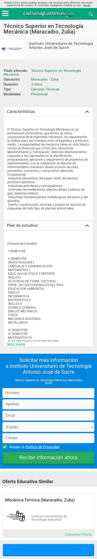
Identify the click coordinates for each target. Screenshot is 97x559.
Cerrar (86, 5)
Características (21, 111)
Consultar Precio (78, 534)
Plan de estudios (22, 225)
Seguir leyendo (16, 344)
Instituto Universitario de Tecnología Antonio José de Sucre (61, 46)
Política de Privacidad (42, 447)
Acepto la (34, 447)
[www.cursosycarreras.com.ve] (49, 14)
